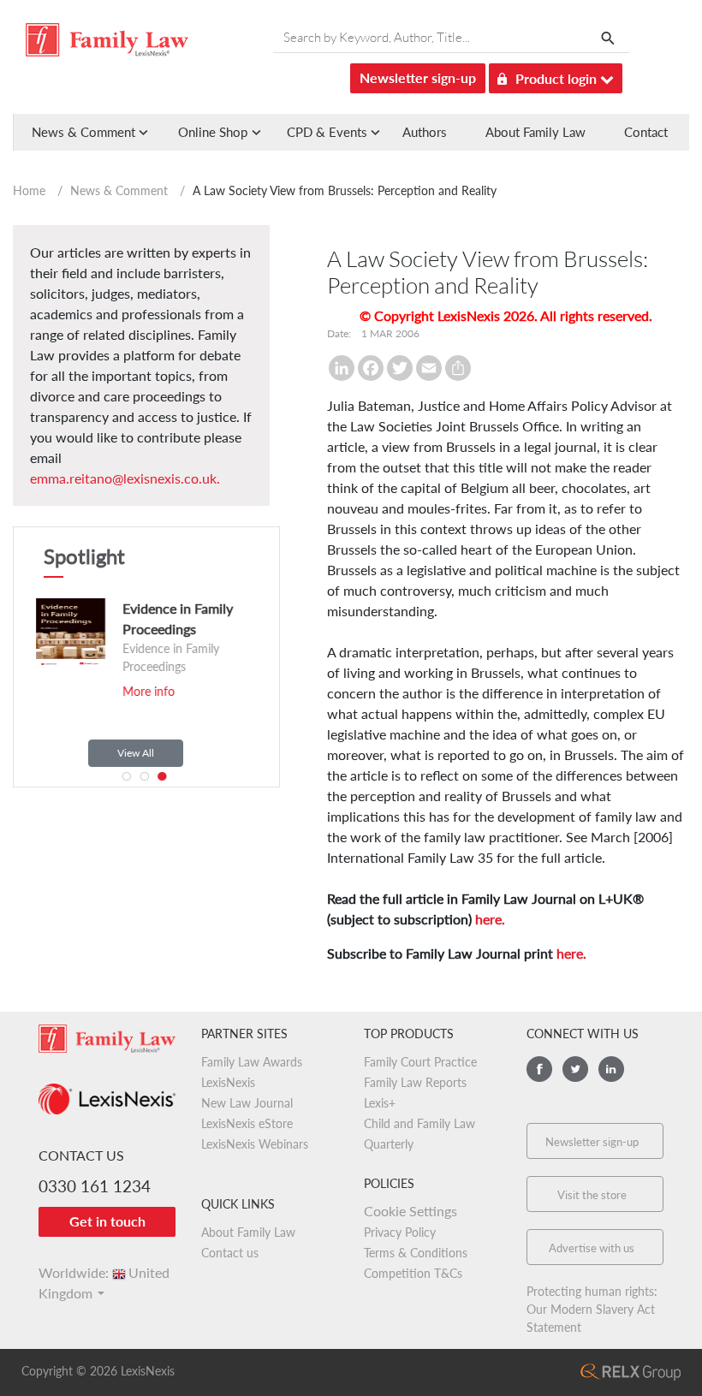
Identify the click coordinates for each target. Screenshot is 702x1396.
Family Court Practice (420, 1061)
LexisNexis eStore (247, 1123)
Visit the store (592, 1195)
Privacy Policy (400, 1232)
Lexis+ (380, 1103)
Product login (557, 78)
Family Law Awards (251, 1061)
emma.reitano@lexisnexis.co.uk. (125, 478)
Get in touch (107, 1221)
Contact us (230, 1252)
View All (135, 752)
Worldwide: (104, 1272)
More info (130, 691)
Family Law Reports (415, 1082)
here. (490, 919)
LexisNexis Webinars (254, 1144)
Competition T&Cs (413, 1273)
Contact (646, 132)
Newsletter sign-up (418, 77)
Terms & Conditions (415, 1252)
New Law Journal (247, 1103)
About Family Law (535, 132)
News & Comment (119, 190)
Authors (424, 132)
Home (29, 190)
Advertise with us (591, 1248)
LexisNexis (228, 1082)
